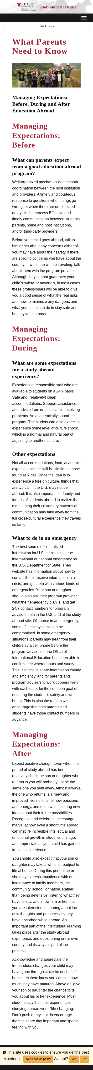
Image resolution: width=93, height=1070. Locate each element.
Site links (45, 26)
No (84, 1059)
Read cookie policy (38, 1059)
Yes (74, 1059)
